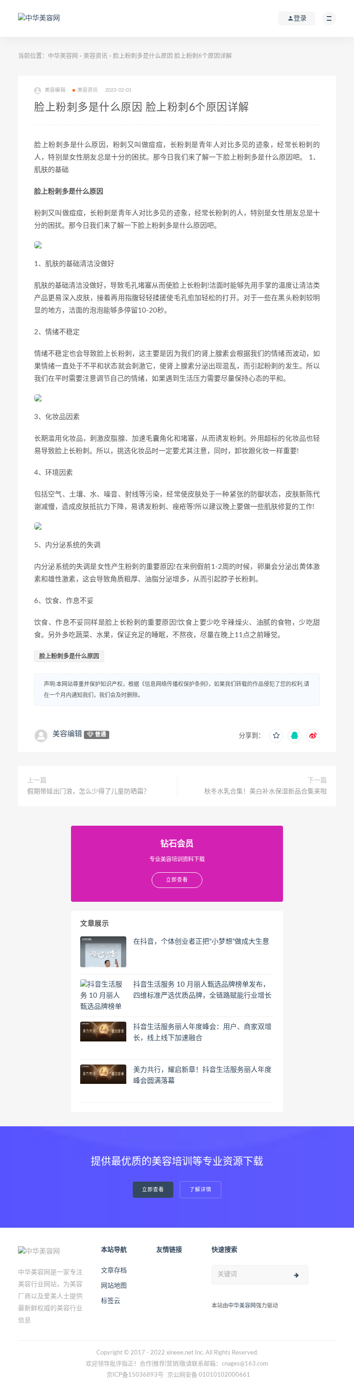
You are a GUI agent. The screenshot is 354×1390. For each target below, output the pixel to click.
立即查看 (153, 1189)
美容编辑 (67, 734)
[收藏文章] (276, 736)
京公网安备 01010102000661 (208, 1375)
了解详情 (200, 1189)
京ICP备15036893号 (135, 1375)
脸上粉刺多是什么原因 (69, 656)
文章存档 (114, 1270)
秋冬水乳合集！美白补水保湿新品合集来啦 (265, 791)
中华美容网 (63, 56)
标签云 (110, 1301)
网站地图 (114, 1286)
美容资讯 (95, 56)
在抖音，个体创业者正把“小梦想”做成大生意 (201, 941)
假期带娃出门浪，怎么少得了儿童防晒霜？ (88, 791)
